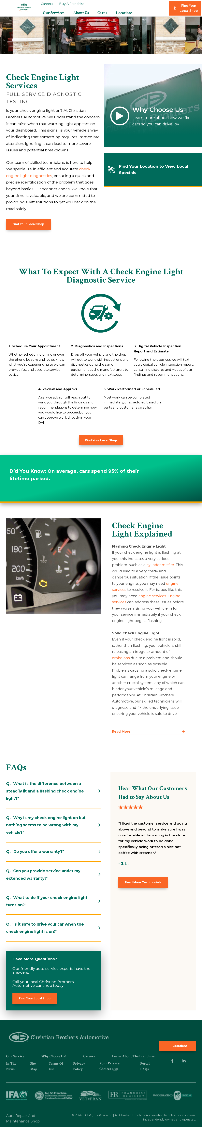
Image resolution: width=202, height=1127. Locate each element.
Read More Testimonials (143, 882)
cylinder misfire (160, 565)
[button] (148, 731)
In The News (11, 1066)
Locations (179, 1046)
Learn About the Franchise (133, 1056)
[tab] (53, 791)
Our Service (15, 1056)
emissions (121, 658)
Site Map (33, 1066)
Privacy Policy (79, 1066)
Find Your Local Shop (189, 8)
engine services (152, 596)
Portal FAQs (145, 1066)
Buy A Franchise (71, 4)
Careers (47, 4)
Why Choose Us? (53, 1056)
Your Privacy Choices (109, 1066)
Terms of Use (56, 1066)
